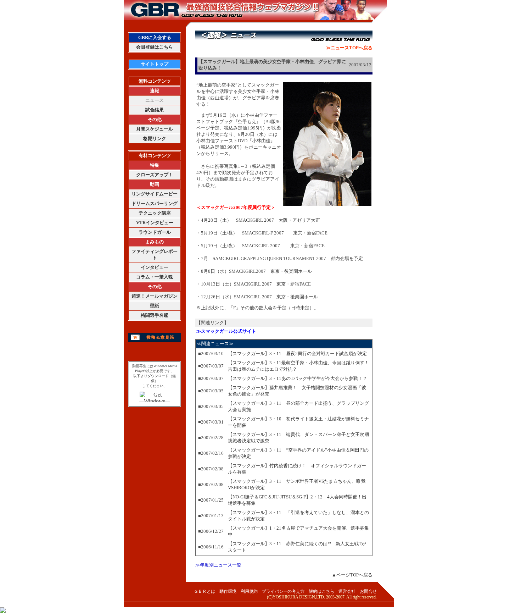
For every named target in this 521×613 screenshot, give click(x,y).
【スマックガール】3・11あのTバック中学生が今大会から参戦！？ (297, 378)
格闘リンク (154, 138)
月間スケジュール (154, 129)
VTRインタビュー (154, 222)
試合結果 (154, 109)
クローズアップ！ (154, 174)
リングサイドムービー (154, 194)
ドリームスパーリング (154, 203)
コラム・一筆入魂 (154, 277)
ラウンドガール (155, 232)
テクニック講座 (155, 213)
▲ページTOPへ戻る (352, 575)
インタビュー (154, 267)
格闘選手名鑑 (154, 315)
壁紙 (154, 305)
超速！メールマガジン (154, 296)
